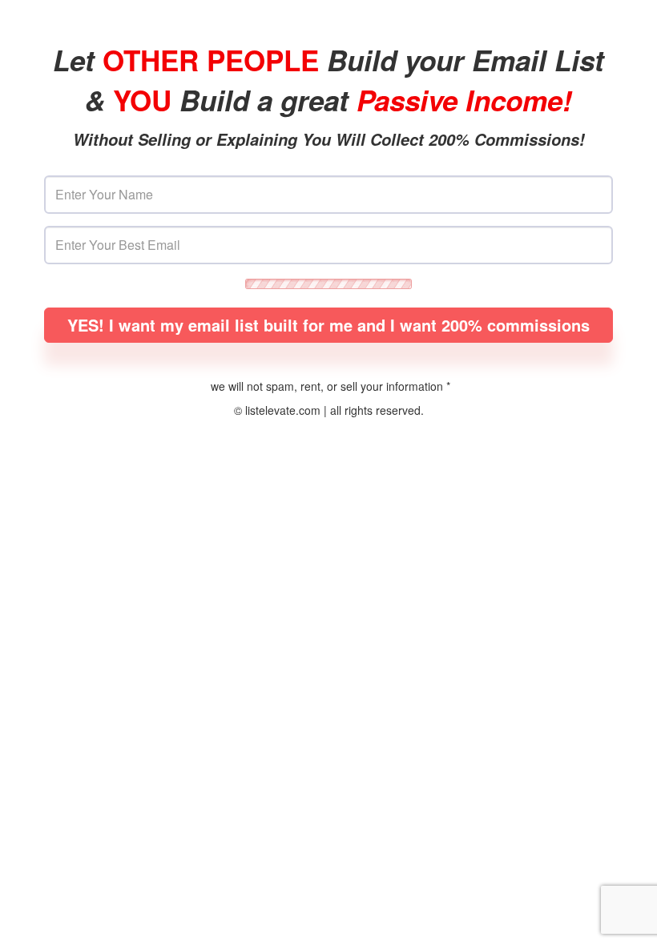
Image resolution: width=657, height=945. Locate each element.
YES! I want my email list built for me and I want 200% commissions (328, 324)
